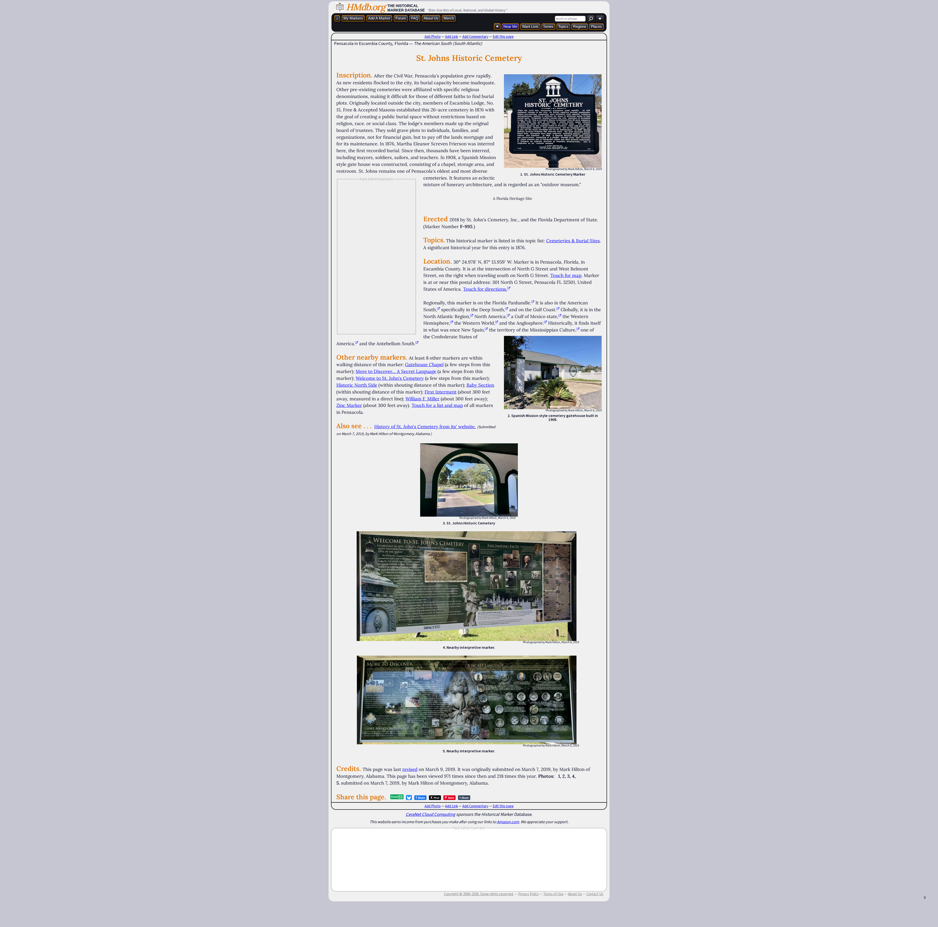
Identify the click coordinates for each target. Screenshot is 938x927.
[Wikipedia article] (532, 303)
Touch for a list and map (437, 405)
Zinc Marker (349, 405)
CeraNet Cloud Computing (430, 814)
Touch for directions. (485, 289)
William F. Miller (422, 399)
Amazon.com (508, 821)
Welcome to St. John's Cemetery (390, 378)
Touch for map (565, 275)
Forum (400, 18)
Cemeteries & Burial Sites (573, 241)
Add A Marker (379, 18)
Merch (449, 18)
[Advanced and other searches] (600, 18)
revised (409, 769)
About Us (431, 18)
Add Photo (433, 36)
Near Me (510, 26)
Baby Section (480, 385)
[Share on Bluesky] (409, 797)
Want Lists (530, 26)
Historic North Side (356, 385)
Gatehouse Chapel (424, 364)
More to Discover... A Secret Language (396, 371)
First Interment (441, 392)
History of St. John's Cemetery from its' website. (425, 426)
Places (596, 26)
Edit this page (503, 36)
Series (548, 26)
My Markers (353, 18)
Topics (563, 26)
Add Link (451, 36)
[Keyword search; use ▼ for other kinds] (591, 18)
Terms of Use (553, 894)
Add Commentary (475, 36)
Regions (579, 26)
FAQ (414, 18)
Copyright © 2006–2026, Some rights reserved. (479, 894)
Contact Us (594, 894)
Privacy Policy (528, 894)
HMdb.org (365, 7)
